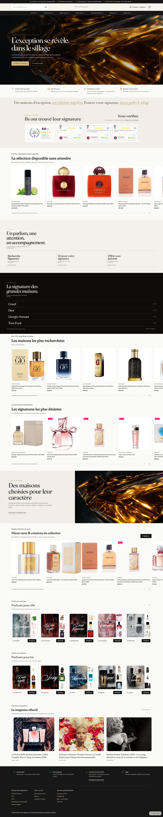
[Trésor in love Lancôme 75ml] (135, 433)
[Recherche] (46, 7)
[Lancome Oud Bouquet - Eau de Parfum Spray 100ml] (64, 558)
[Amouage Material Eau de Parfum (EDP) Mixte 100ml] (99, 182)
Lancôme (85, 452)
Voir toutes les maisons (151, 328)
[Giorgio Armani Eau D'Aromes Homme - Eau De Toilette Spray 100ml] (135, 182)
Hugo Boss (121, 384)
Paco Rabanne (87, 384)
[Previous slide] (144, 213)
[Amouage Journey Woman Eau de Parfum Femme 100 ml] (63, 182)
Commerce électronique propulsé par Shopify (43, 812)
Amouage (49, 201)
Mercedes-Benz (15, 201)
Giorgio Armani (122, 201)
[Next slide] (149, 213)
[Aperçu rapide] (42, 170)
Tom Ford (14, 577)
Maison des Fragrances (18, 452)
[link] (33, 617)
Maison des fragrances (22, 812)
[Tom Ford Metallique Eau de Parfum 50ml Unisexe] (28, 558)
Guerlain (154, 577)
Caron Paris (157, 201)
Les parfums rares (37, 63)
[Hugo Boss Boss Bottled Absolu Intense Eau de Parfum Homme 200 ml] (135, 364)
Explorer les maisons (20, 63)
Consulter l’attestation (131, 120)
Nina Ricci (50, 452)
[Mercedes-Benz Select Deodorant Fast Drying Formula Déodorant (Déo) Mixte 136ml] (28, 182)
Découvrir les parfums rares (17, 512)
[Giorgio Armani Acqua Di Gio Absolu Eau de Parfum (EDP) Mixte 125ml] (28, 364)
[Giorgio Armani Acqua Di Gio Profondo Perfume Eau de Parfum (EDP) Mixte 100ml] (63, 364)
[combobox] (29, 7)
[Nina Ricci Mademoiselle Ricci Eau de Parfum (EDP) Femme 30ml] (63, 433)
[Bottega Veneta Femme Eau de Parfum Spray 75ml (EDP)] (28, 433)
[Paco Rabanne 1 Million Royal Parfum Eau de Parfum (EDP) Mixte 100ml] (99, 364)
